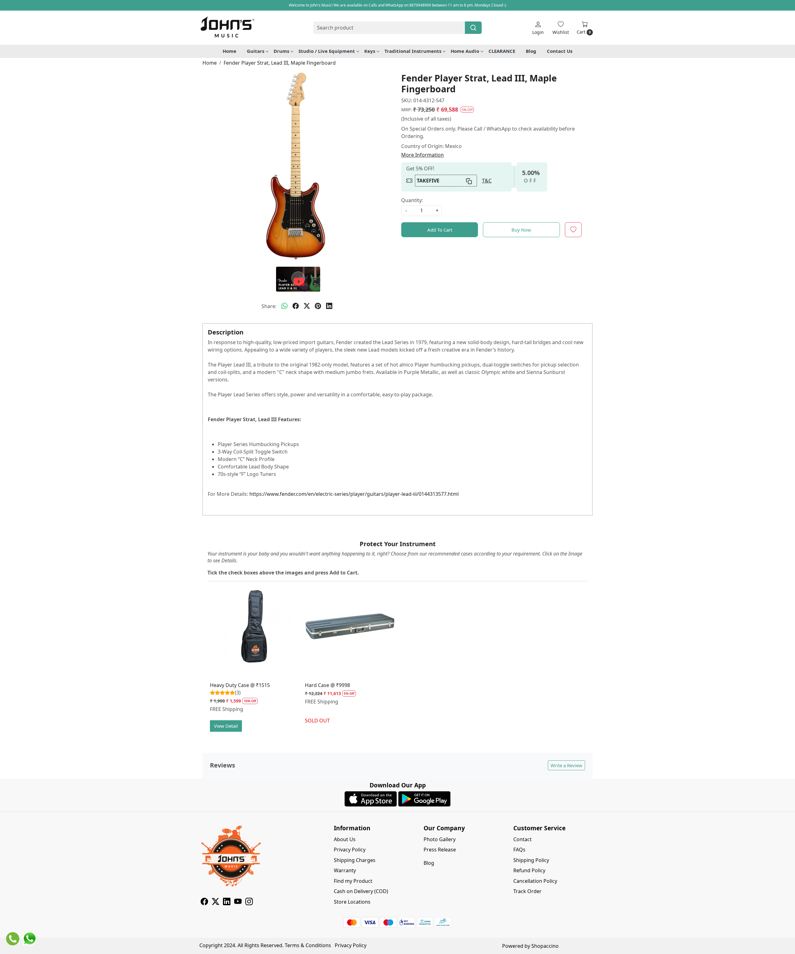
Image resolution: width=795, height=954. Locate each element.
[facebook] (295, 306)
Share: (268, 306)
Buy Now (521, 230)
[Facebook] (204, 902)
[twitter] (306, 306)
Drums (281, 51)
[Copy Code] (469, 180)
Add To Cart (439, 230)
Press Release (440, 849)
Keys (369, 51)
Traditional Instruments (412, 51)
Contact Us (559, 51)
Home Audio (465, 51)
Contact (522, 839)
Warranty (345, 870)
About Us (345, 839)
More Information (422, 154)
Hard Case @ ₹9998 (327, 685)
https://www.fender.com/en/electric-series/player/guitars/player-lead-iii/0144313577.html (354, 494)
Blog (531, 51)
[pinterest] (318, 306)
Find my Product (353, 881)
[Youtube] (238, 902)
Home (229, 51)
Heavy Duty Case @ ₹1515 (240, 685)
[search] (473, 27)
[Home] (227, 28)
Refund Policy (529, 870)
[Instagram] (249, 902)
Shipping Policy (531, 860)
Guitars (255, 51)
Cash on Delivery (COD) (361, 891)
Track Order (527, 891)
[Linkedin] (227, 902)
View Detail (226, 726)
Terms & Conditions (308, 945)
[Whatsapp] (284, 306)
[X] (215, 902)
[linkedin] (329, 306)
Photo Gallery (440, 839)
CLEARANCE (501, 51)
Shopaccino (545, 945)
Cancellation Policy (535, 881)
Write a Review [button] (566, 765)
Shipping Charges (354, 860)
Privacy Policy (350, 849)
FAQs (519, 849)
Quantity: (412, 200)
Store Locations (352, 901)
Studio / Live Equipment (326, 51)
